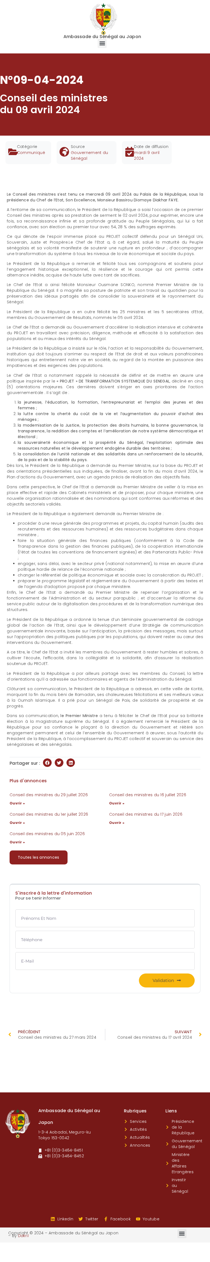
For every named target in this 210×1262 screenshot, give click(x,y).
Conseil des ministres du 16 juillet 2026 (147, 795)
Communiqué (31, 152)
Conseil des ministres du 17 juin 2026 (145, 814)
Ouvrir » (17, 803)
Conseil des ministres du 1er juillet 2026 (49, 814)
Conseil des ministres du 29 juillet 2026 (49, 795)
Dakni (23, 1235)
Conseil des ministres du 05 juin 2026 (47, 833)
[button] (102, 43)
